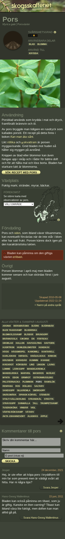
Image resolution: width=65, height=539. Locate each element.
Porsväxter (23, 24)
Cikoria (24, 339)
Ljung (51, 364)
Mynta (6, 377)
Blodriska (30, 330)
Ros (17, 386)
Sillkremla (23, 390)
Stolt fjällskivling (14, 399)
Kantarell (48, 351)
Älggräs (33, 416)
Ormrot (26, 377)
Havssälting (34, 343)
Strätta (49, 399)
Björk (35, 326)
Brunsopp (42, 334)
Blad (32, 44)
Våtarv (29, 412)
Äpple (44, 416)
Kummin (33, 360)
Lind (31, 364)
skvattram (30, 142)
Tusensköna (10, 407)
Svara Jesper (50, 487)
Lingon (41, 364)
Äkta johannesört (14, 416)
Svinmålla (24, 403)
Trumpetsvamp (49, 403)
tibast (18, 257)
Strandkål (34, 399)
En (33, 339)
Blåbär (28, 334)
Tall (35, 403)
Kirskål (23, 356)
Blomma (42, 44)
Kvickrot (8, 364)
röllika (11, 142)
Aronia (7, 326)
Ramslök (49, 382)
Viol (33, 407)
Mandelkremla (36, 369)
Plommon (28, 382)
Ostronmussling (43, 377)
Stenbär (44, 395)
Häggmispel (18, 351)
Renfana (8, 386)
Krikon (52, 356)
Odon (15, 377)
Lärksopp (18, 369)
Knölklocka (38, 356)
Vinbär (24, 407)
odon (17, 233)
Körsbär (21, 364)
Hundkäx (44, 347)
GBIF (55, 220)
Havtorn (49, 343)
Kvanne (45, 360)
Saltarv (39, 386)
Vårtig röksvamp (13, 412)
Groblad (8, 343)
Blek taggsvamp (12, 330)
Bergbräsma (21, 326)
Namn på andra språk (49, 304)
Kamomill (33, 351)
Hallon (20, 343)
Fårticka (42, 339)
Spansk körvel (28, 395)
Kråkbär (21, 360)
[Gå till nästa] (60, 421)
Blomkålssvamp (12, 334)
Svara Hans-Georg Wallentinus (40, 517)
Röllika (27, 386)
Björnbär (48, 326)
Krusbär (8, 360)
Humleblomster (26, 347)
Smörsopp (39, 390)
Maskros (38, 373)
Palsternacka (11, 382)
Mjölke (50, 373)
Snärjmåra (9, 395)
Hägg (6, 351)
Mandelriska (10, 373)
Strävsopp (9, 403)
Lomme (6, 369)
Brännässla (10, 339)
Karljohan (9, 356)
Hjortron (8, 347)
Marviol (25, 373)
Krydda (33, 53)
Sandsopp (8, 390)
